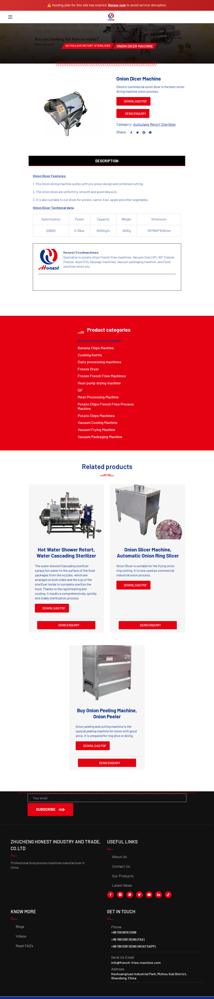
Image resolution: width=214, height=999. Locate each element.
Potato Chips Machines (96, 415)
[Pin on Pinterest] (142, 132)
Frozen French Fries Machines (102, 376)
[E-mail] (40, 283)
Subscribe (46, 809)
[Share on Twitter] (136, 132)
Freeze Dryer (88, 369)
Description (106, 161)
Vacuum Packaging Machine (100, 436)
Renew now (117, 5)
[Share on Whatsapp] (148, 132)
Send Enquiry (135, 113)
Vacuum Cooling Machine (97, 422)
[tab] (107, 158)
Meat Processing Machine (98, 397)
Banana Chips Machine (96, 347)
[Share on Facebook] (130, 132)
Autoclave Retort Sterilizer (87, 45)
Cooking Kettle (90, 355)
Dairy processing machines (99, 361)
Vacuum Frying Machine (96, 429)
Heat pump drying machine (99, 383)
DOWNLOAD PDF (135, 101)
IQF (80, 390)
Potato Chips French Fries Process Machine (106, 406)
